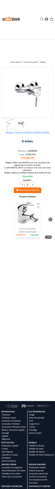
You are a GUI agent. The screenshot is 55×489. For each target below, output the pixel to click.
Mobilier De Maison (37, 452)
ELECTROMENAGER (37, 412)
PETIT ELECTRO (7, 443)
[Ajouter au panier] (38, 204)
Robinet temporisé (36, 471)
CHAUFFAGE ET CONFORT (40, 486)
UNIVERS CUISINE (8, 465)
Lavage (31, 415)
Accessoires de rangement (12, 468)
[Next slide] (50, 219)
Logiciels (5, 436)
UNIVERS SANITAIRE (37, 465)
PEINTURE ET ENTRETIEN (11, 486)
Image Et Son (34, 424)
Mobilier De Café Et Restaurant (41, 455)
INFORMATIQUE (8, 412)
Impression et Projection (11, 421)
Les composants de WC (38, 480)
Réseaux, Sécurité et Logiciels (13, 430)
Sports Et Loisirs (35, 433)
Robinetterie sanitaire (30, 62)
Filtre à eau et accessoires (12, 477)
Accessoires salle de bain (38, 474)
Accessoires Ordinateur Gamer (14, 427)
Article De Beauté (9, 461)
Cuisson (32, 427)
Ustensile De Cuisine (10, 455)
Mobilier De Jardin (36, 449)
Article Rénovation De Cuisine (13, 471)
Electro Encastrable (36, 418)
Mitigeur (43, 62)
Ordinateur (6, 415)
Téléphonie (6, 439)
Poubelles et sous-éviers (11, 474)
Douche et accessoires (38, 477)
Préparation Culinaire (10, 446)
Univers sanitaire (15, 62)
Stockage (5, 433)
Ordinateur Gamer (9, 418)
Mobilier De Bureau (36, 446)
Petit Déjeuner (7, 452)
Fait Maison (6, 458)
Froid (31, 421)
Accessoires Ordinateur (11, 424)
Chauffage (33, 430)
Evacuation (33, 483)
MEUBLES (33, 443)
